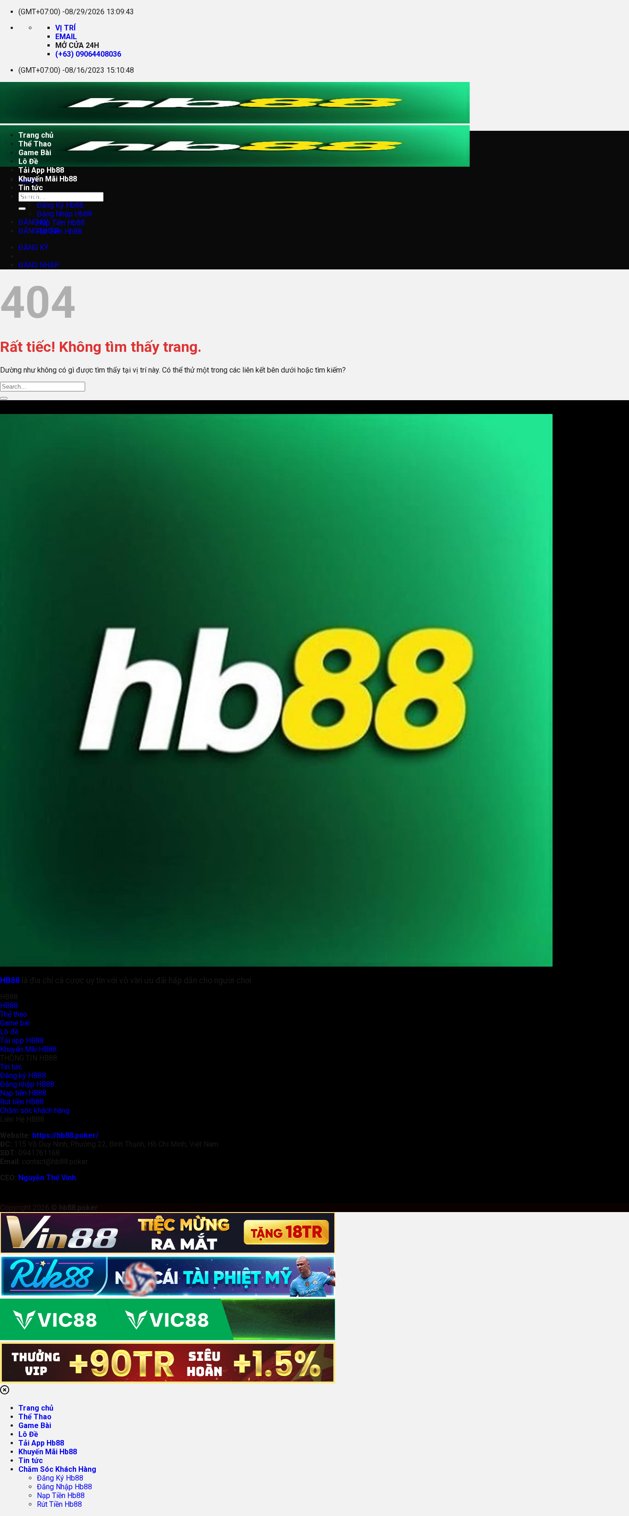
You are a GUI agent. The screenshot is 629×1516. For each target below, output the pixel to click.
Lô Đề (28, 161)
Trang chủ (35, 135)
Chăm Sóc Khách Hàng (57, 196)
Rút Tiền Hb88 (59, 231)
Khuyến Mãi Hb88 (47, 179)
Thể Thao (35, 144)
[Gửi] (22, 208)
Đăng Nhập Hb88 (64, 214)
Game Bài (34, 152)
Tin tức (30, 187)
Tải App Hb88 (41, 170)
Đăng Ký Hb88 (60, 205)
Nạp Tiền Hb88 (61, 222)
